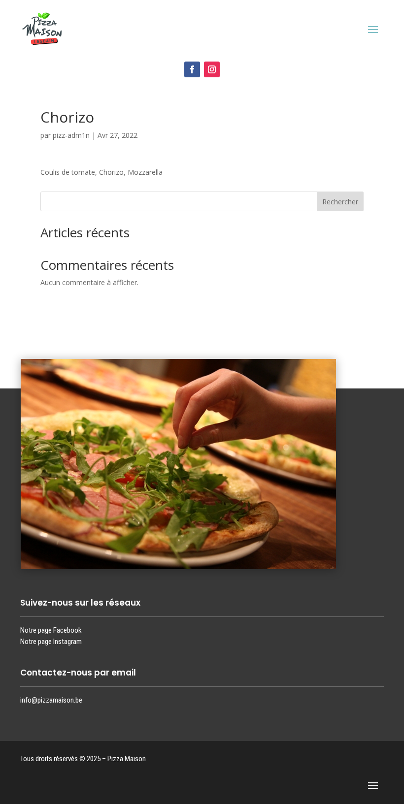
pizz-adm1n (71, 135)
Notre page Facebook (51, 630)
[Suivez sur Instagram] (212, 69)
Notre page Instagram (51, 641)
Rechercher (340, 201)
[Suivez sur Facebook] (192, 69)
